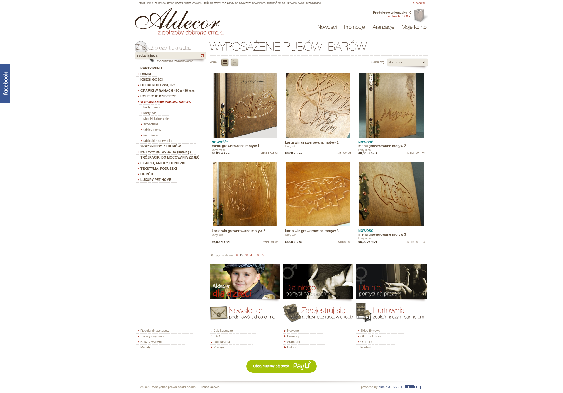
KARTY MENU (151, 68)
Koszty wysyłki (151, 341)
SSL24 (397, 387)
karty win (149, 113)
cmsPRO (385, 387)
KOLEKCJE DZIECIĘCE (158, 96)
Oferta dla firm (420, 16)
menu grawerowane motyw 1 (236, 146)
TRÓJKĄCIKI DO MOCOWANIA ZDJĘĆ (169, 157)
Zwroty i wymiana (152, 336)
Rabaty (145, 347)
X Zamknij (419, 2)
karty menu (151, 107)
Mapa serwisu (211, 387)
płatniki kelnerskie (156, 118)
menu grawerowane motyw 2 (382, 146)
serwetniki (150, 124)
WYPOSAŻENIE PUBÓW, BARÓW (165, 101)
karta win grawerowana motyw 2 (238, 231)
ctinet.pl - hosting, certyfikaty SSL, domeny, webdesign (414, 387)
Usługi (291, 347)
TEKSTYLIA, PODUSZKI (158, 168)
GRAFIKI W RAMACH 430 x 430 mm (167, 90)
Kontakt (365, 347)
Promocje (294, 336)
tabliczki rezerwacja (157, 140)
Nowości (293, 330)
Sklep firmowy (370, 330)
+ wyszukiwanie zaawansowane (173, 60)
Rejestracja (222, 341)
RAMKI (145, 74)
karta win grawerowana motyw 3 (312, 231)
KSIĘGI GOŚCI (151, 79)
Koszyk (219, 347)
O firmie (366, 341)
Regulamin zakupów (154, 330)
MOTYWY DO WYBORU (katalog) (165, 152)
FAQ (217, 336)
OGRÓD (146, 174)
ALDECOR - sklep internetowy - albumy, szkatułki (177, 18)
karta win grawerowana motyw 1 (312, 142)
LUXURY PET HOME (155, 179)
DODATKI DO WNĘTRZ (158, 85)
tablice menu (152, 129)
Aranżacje (294, 341)
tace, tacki (150, 135)
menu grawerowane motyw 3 (382, 234)
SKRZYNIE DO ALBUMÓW (160, 146)
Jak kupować (223, 330)
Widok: (214, 62)
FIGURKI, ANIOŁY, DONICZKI (162, 163)
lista (234, 62)
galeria (225, 62)
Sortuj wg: (378, 62)
